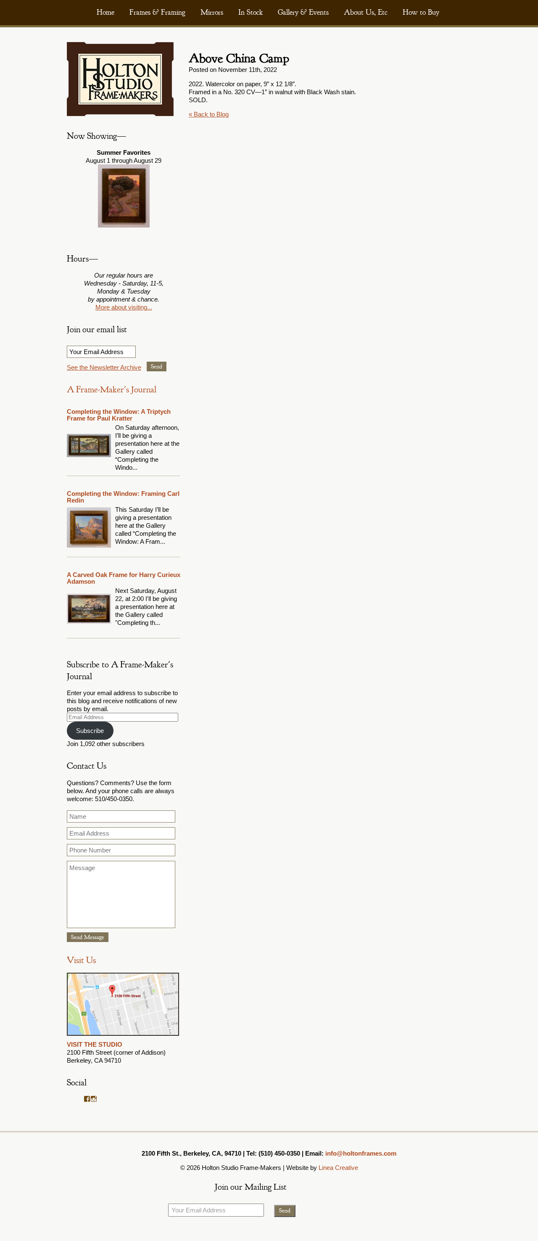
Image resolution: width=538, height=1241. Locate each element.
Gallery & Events (303, 12)
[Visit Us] (123, 1036)
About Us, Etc (366, 12)
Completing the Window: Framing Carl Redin (123, 497)
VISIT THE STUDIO (94, 1044)
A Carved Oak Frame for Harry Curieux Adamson (123, 578)
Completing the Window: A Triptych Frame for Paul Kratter (119, 415)
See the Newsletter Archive (104, 367)
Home (105, 12)
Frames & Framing (157, 12)
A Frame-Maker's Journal (111, 389)
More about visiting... (123, 307)
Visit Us (81, 960)
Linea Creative (338, 1167)
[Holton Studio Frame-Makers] (120, 113)
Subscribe (90, 730)
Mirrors (211, 12)
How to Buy (421, 12)
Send (156, 366)
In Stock (250, 12)
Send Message (87, 937)
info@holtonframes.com (360, 1153)
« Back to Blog (209, 114)
